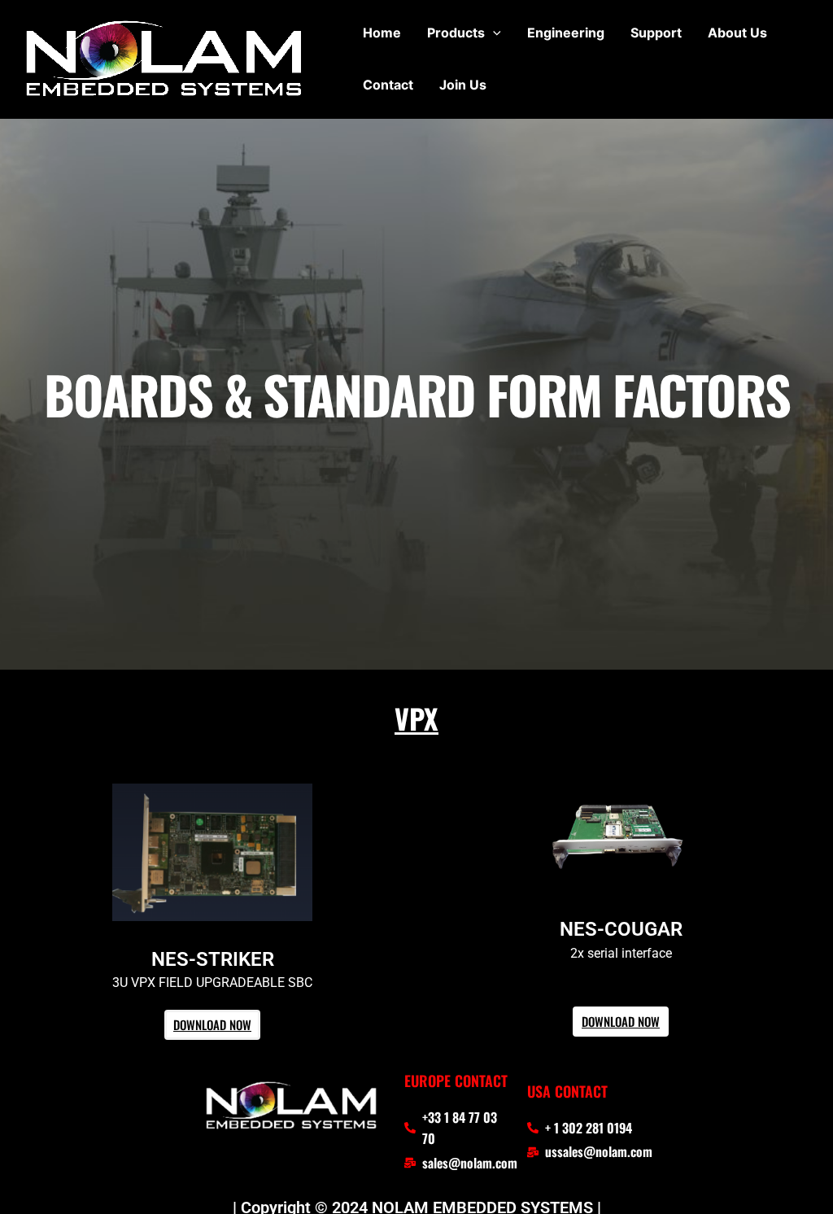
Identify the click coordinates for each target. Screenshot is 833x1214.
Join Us (462, 84)
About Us (737, 32)
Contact (388, 84)
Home (382, 32)
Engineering (565, 32)
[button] (493, 33)
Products (456, 32)
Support (656, 32)
